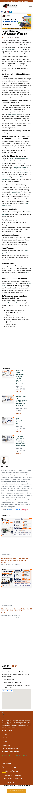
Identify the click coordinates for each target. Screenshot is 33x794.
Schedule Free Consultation (16, 790)
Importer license (16, 192)
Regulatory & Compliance (15, 303)
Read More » (19, 391)
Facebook (17, 509)
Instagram (25, 509)
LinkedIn (9, 509)
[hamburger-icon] (30, 7)
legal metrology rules (13, 114)
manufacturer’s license (15, 225)
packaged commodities (20, 168)
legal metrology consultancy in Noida (13, 49)
